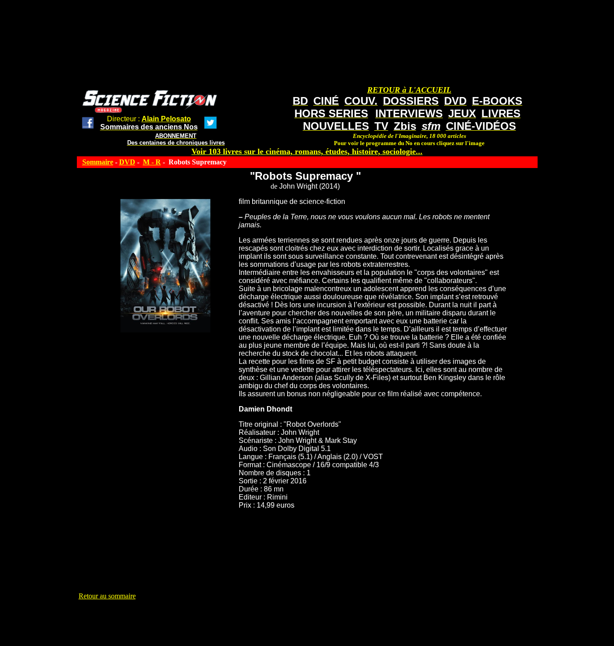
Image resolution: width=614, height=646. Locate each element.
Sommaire (97, 162)
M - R (152, 162)
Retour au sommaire (107, 596)
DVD (127, 162)
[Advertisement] (242, 620)
